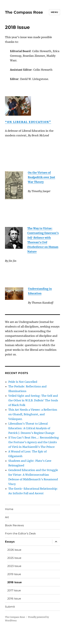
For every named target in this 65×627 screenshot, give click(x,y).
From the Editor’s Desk (20, 533)
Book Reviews (14, 525)
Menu (54, 12)
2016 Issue (14, 598)
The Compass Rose (24, 12)
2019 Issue (14, 574)
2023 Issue (14, 566)
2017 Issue (14, 590)
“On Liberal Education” (28, 122)
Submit (10, 606)
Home (9, 509)
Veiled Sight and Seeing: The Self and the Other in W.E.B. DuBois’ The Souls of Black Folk (33, 400)
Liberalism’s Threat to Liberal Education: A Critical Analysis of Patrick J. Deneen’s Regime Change (31, 428)
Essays (10, 541)
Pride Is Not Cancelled (22, 381)
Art (7, 517)
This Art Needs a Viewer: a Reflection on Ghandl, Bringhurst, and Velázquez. (32, 414)
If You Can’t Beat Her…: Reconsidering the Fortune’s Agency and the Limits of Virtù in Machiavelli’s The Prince (33, 442)
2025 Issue (14, 557)
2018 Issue (14, 582)
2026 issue (14, 549)
